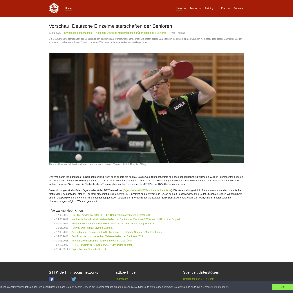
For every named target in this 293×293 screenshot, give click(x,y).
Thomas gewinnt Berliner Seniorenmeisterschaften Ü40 (102, 240)
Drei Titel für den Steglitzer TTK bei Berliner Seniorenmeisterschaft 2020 (111, 215)
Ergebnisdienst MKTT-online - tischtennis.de (147, 190)
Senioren (162, 33)
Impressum (122, 279)
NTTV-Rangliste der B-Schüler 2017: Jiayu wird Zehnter (102, 245)
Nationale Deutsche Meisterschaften (116, 33)
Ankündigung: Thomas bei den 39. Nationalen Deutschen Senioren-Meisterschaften (116, 232)
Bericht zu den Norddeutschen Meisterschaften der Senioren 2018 (107, 236)
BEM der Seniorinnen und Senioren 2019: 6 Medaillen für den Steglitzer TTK (113, 223)
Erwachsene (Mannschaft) (78, 33)
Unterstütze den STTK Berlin (198, 279)
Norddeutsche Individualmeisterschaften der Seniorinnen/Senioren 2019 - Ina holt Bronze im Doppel (126, 219)
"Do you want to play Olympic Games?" (93, 228)
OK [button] (282, 287)
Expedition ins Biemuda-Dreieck (88, 249)
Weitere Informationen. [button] (216, 287)
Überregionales (146, 33)
